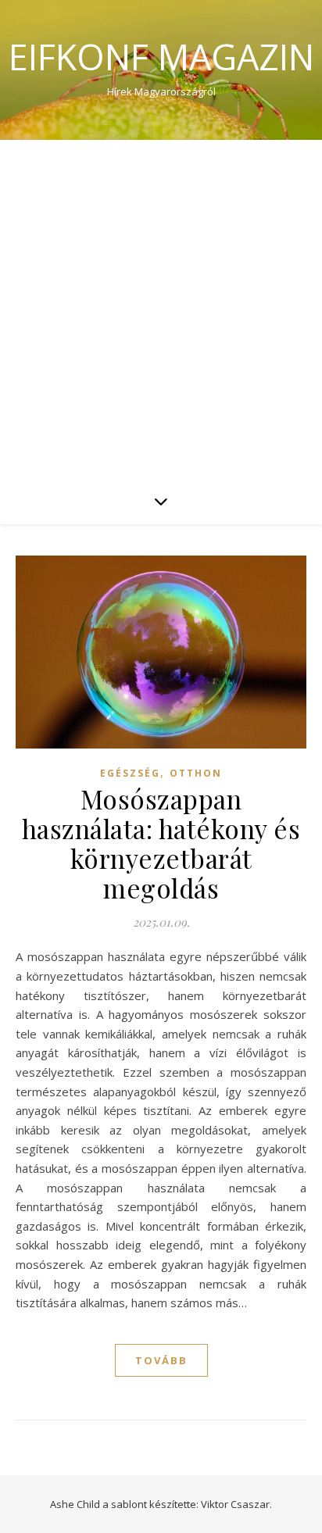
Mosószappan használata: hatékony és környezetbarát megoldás (161, 843)
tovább (161, 1360)
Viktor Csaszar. (236, 1504)
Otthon (196, 773)
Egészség (130, 773)
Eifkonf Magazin (161, 56)
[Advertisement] (161, 309)
